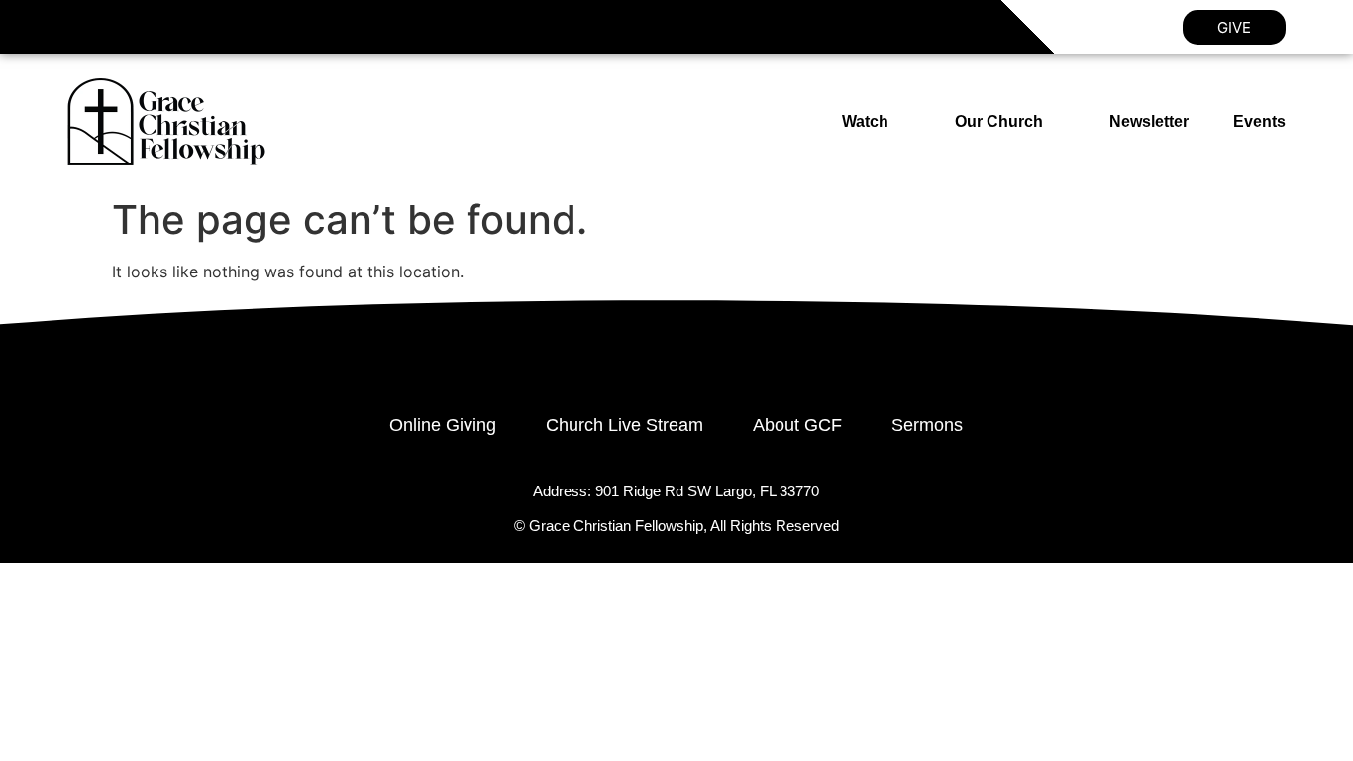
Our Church (999, 121)
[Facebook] (79, 27)
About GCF (797, 425)
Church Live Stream (624, 425)
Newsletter (1149, 121)
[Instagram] (124, 27)
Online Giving (442, 425)
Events (1259, 121)
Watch (865, 121)
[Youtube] (168, 27)
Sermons (927, 425)
